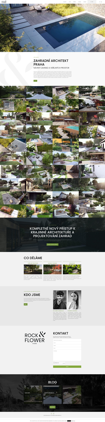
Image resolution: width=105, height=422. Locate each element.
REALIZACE (72, 263)
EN (92, 1)
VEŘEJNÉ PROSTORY (33, 263)
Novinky (79, 1)
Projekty (64, 1)
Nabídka (74, 1)
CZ (91, 1)
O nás (70, 1)
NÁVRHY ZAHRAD (52, 263)
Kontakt (85, 1)
